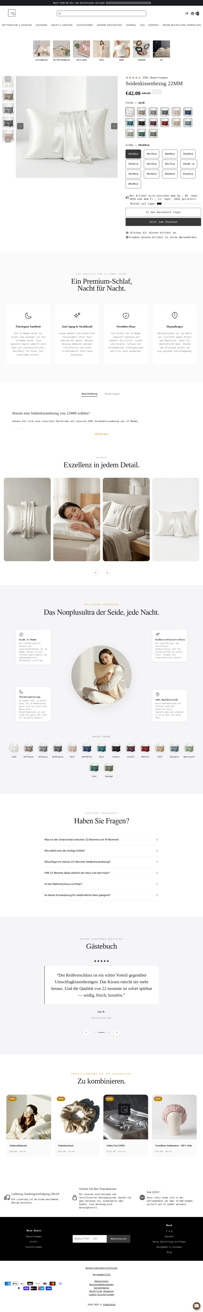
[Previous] (8, 79)
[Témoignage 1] (95, 1032)
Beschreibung (89, 393)
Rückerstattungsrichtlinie (101, 1268)
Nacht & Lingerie (62, 25)
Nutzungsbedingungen (101, 1284)
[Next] (8, 139)
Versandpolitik (101, 1274)
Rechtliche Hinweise (101, 1291)
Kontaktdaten (101, 1288)
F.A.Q (169, 1231)
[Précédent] (96, 572)
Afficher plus (101, 434)
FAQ (142, 25)
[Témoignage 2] (101, 1032)
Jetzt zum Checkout (163, 221)
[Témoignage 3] (108, 1032)
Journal (131, 25)
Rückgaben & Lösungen (169, 1247)
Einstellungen (34, 1247)
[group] (41, 50)
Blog (169, 1252)
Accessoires (85, 25)
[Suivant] (107, 572)
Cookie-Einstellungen (101, 1294)
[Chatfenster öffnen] (196, 1306)
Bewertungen (112, 393)
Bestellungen (33, 1236)
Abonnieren (119, 1238)
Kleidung (41, 25)
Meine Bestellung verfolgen (182, 25)
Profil (34, 1241)
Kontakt (153, 25)
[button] (186, 13)
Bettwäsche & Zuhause (17, 25)
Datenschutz (101, 1281)
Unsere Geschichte (109, 25)
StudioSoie (109, 1304)
